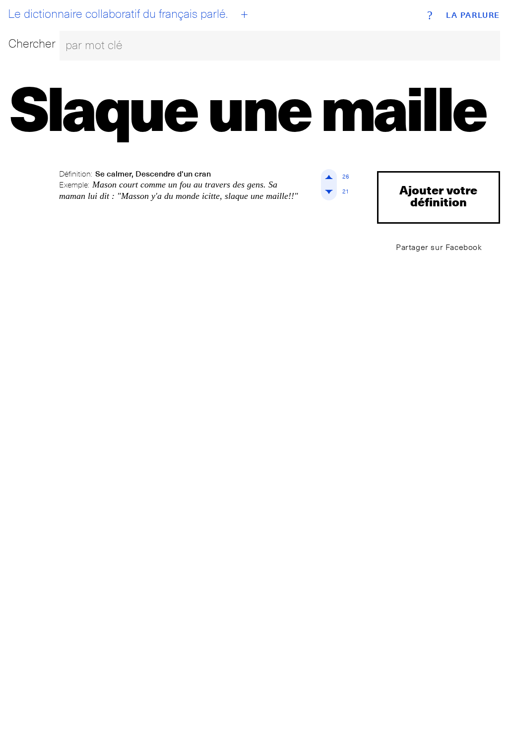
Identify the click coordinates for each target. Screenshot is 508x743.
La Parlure (473, 15)
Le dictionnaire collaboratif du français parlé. (118, 14)
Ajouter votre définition (438, 196)
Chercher (32, 43)
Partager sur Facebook (439, 247)
